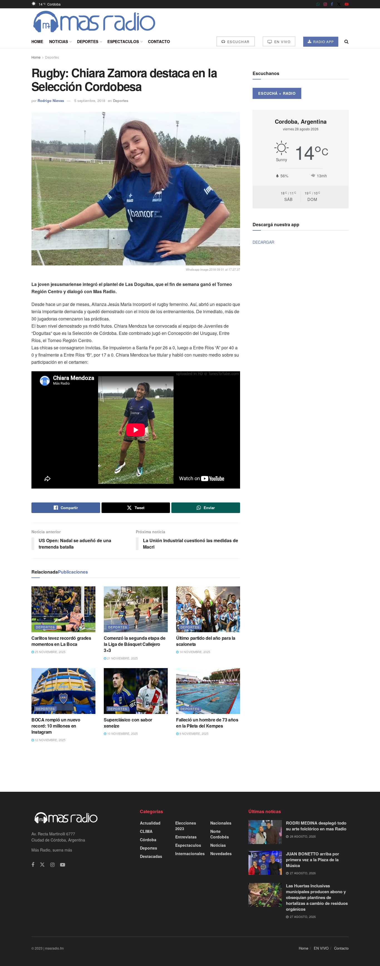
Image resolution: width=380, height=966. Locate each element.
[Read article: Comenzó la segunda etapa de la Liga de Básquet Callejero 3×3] (136, 609)
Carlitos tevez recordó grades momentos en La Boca (61, 641)
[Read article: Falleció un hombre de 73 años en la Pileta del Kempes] (208, 691)
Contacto (159, 41)
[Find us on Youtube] (347, 4)
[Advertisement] (190, 766)
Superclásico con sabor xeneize (128, 722)
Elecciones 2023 (185, 825)
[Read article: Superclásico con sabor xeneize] (136, 691)
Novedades (221, 853)
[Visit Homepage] (94, 21)
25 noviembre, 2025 (49, 651)
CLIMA (146, 831)
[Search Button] (346, 41)
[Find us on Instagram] (325, 4)
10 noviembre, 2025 (122, 733)
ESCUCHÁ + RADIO (277, 93)
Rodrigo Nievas (51, 100)
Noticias (58, 41)
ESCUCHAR (238, 41)
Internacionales (190, 853)
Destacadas (151, 856)
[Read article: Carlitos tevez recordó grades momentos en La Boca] (63, 609)
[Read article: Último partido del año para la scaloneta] (208, 609)
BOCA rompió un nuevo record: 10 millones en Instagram (55, 725)
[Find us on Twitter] (339, 4)
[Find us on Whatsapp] (318, 4)
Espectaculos (123, 41)
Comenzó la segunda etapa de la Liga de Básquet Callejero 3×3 (134, 644)
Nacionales (220, 823)
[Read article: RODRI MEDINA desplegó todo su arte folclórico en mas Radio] (265, 832)
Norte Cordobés (219, 834)
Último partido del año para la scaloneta (205, 641)
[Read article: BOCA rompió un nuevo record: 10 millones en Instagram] (63, 691)
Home (37, 41)
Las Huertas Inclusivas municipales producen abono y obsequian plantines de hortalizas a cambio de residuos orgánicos (317, 897)
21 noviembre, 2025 (122, 658)
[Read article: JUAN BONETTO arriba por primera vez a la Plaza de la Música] (265, 863)
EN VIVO (281, 41)
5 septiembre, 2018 (89, 100)
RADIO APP (323, 41)
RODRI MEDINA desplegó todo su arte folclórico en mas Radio (316, 826)
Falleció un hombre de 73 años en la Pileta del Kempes (207, 722)
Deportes (87, 41)
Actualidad (150, 823)
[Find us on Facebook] (332, 4)
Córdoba (148, 839)
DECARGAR (263, 242)
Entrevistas (186, 837)
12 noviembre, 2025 (49, 740)
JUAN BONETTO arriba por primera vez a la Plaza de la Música (312, 859)
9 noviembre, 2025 (193, 733)
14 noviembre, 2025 (194, 651)
